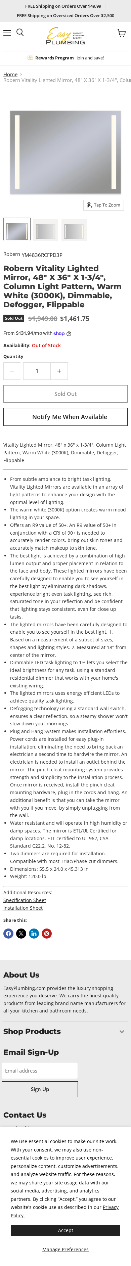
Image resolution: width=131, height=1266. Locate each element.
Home (10, 74)
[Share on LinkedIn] (34, 934)
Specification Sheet (24, 900)
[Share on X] (21, 934)
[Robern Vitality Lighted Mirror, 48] (45, 229)
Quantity (13, 356)
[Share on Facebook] (8, 934)
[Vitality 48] (17, 229)
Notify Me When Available (69, 417)
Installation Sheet (23, 908)
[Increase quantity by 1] (59, 371)
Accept (65, 1230)
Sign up (40, 1089)
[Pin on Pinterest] (47, 934)
